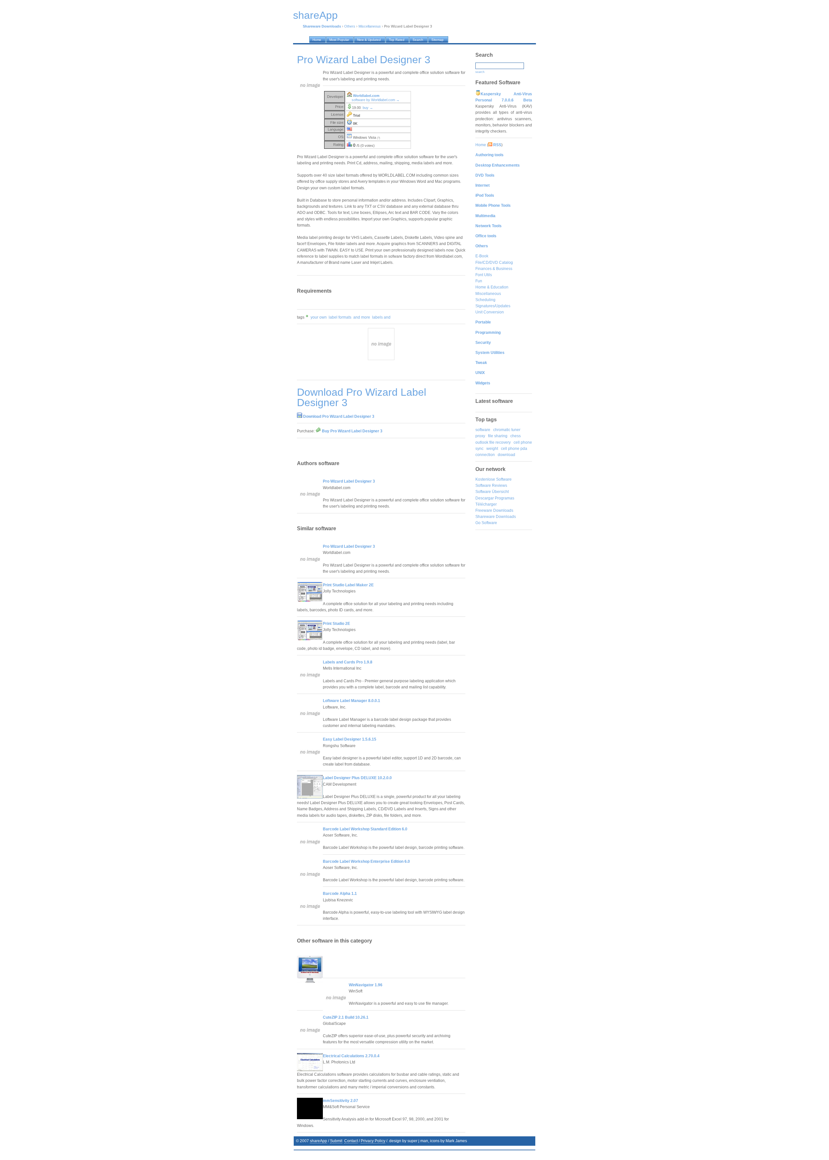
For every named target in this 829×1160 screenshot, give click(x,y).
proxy (480, 436)
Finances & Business (493, 268)
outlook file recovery (493, 442)
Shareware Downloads (495, 516)
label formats (340, 317)
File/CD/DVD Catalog (494, 262)
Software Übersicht (492, 491)
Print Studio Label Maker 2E (348, 585)
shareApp (318, 1141)
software (482, 430)
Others (349, 26)
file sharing (497, 436)
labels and (381, 317)
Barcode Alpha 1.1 (340, 893)
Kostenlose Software (493, 479)
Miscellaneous (369, 26)
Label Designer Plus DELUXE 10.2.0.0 (357, 778)
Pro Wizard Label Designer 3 (349, 481)
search (479, 72)
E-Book (481, 256)
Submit (336, 1141)
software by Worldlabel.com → (376, 100)
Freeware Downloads (494, 510)
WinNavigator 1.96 (365, 985)
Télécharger (486, 504)
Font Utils (483, 275)
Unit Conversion (489, 312)
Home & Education (491, 287)
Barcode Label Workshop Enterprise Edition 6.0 (366, 861)
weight (492, 448)
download (506, 454)
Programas (504, 498)
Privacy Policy (373, 1141)
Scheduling (485, 300)
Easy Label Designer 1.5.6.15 (349, 739)
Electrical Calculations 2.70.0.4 (351, 1056)
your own (319, 317)
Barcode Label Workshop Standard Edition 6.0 (365, 829)
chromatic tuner (506, 430)
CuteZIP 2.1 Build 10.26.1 (346, 1017)
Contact (351, 1141)
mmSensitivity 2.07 (340, 1100)
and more (361, 317)
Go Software (486, 523)
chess (515, 436)
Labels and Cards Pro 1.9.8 (347, 662)
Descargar (484, 498)
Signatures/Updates (492, 306)
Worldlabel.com (366, 96)
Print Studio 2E (336, 623)
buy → (368, 108)
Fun (478, 281)
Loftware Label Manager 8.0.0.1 (351, 700)
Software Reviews (491, 485)
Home (480, 145)
